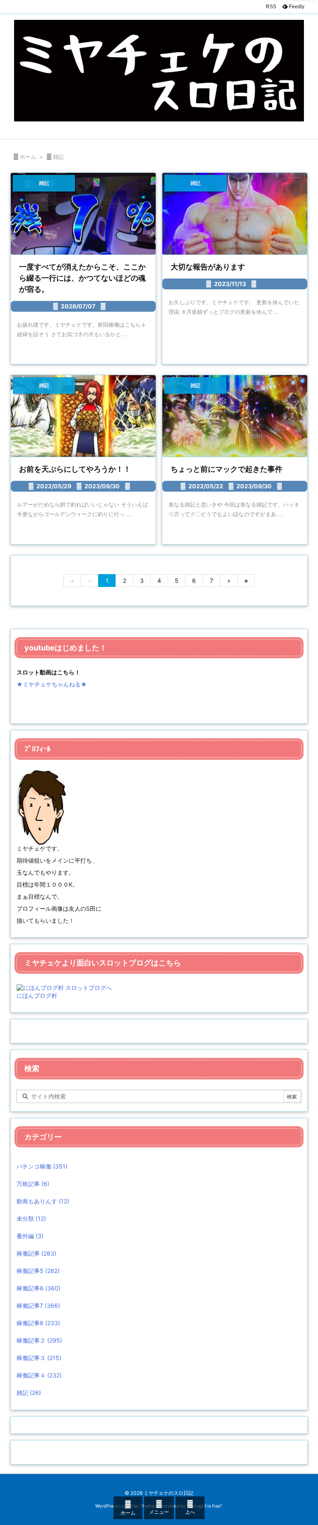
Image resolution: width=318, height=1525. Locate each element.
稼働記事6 (38, 1288)
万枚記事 (33, 1183)
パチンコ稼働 (42, 1166)
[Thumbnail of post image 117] (83, 214)
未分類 (31, 1218)
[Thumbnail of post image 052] (234, 416)
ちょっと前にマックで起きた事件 (226, 469)
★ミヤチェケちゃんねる (49, 684)
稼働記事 (36, 1253)
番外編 (30, 1235)
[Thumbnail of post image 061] (83, 416)
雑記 (29, 1392)
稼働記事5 (38, 1270)
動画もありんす (43, 1201)
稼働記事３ (39, 1357)
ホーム (28, 156)
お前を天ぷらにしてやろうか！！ (75, 469)
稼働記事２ (39, 1340)
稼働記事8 (38, 1322)
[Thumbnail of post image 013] (234, 214)
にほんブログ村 (37, 995)
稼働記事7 (38, 1305)
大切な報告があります (208, 266)
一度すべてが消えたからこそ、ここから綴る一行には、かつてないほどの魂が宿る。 (82, 277)
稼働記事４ (39, 1375)
